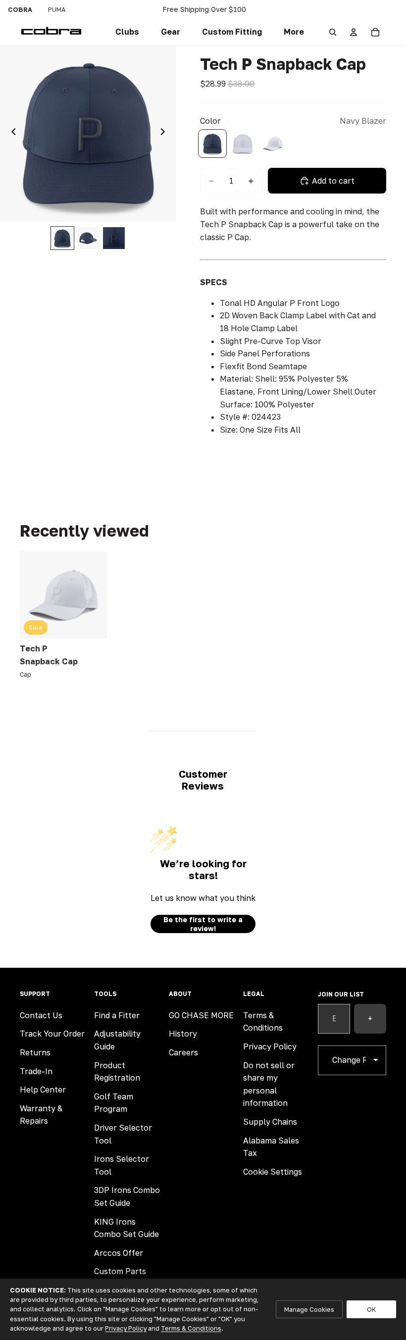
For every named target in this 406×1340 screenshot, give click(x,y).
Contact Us (41, 1015)
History (183, 1034)
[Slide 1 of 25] (62, 238)
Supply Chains (270, 1122)
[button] (232, 32)
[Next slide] (165, 134)
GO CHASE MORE (201, 1015)
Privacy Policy (270, 1046)
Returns (35, 1052)
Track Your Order (52, 1034)
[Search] (333, 32)
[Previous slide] (11, 134)
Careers (183, 1052)
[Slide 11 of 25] (114, 238)
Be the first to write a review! (203, 924)
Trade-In (36, 1071)
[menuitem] (294, 32)
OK (371, 1309)
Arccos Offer (118, 1253)
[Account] (353, 32)
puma (57, 9)
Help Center (43, 1089)
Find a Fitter (117, 1015)
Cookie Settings (272, 1172)
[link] (127, 32)
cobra (20, 9)
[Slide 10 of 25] (88, 238)
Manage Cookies (309, 1309)
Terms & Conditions (191, 1328)
